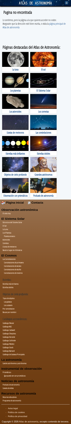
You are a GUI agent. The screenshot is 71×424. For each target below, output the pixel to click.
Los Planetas (7, 233)
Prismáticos (7, 372)
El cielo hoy (7, 213)
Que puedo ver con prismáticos (15, 376)
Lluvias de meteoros (10, 247)
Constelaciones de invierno (13, 273)
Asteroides (6, 240)
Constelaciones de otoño (12, 269)
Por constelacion (9, 309)
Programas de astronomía (12, 401)
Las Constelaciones (9, 259)
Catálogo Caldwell (9, 330)
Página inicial (14, 202)
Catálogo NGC (7, 327)
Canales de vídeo (8, 388)
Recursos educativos (10, 397)
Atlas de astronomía (28, 421)
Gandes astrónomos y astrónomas (14, 363)
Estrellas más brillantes (10, 284)
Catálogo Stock (8, 347)
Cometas (6, 243)
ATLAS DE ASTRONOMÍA (35, 3)
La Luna (5, 229)
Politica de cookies (16, 412)
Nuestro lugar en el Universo (12, 250)
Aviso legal (13, 408)
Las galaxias (8, 302)
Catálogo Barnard (9, 351)
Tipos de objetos (9, 298)
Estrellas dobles (8, 287)
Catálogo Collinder (9, 340)
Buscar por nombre (9, 312)
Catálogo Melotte (8, 344)
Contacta (37, 202)
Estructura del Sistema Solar (12, 222)
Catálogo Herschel (9, 337)
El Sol (5, 226)
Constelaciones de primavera (14, 262)
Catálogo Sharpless (9, 333)
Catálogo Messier (8, 323)
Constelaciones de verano (12, 266)
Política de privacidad (17, 416)
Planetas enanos (9, 236)
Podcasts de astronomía (11, 385)
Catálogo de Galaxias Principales (14, 354)
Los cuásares (8, 305)
